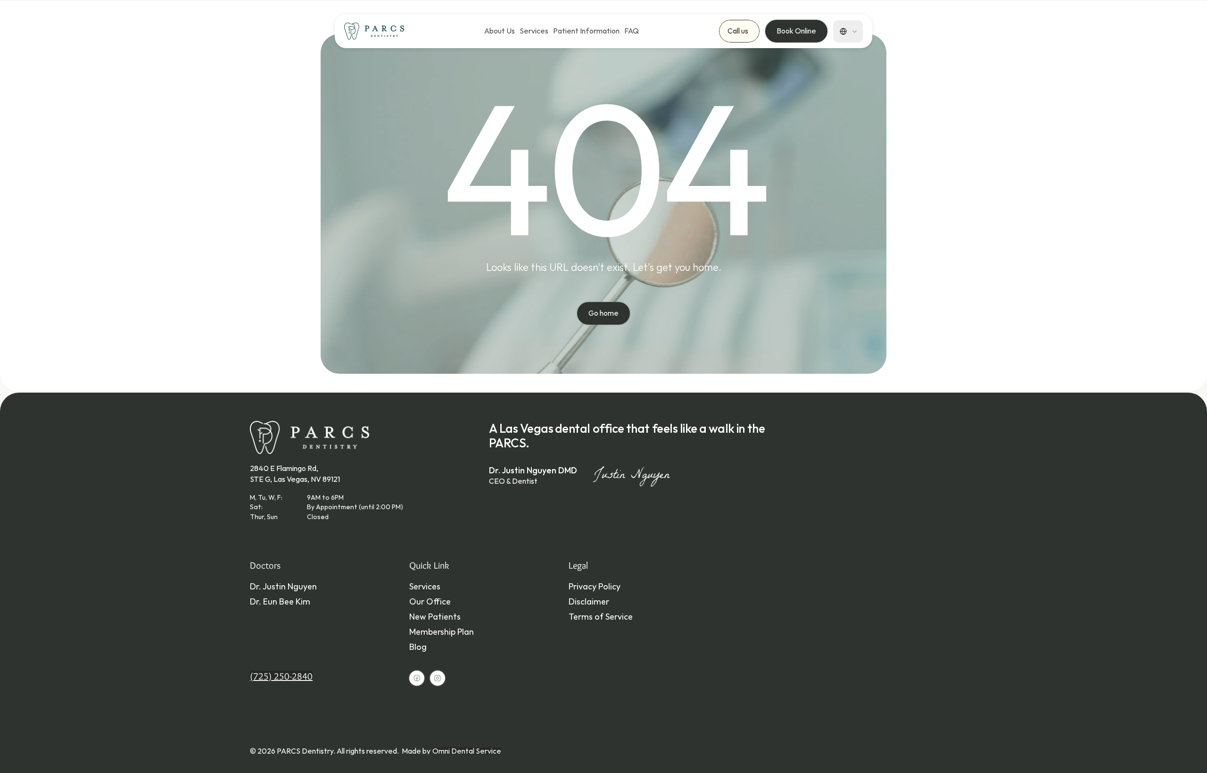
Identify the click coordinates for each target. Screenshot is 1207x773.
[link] (534, 31)
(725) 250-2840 (281, 676)
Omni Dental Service (466, 751)
